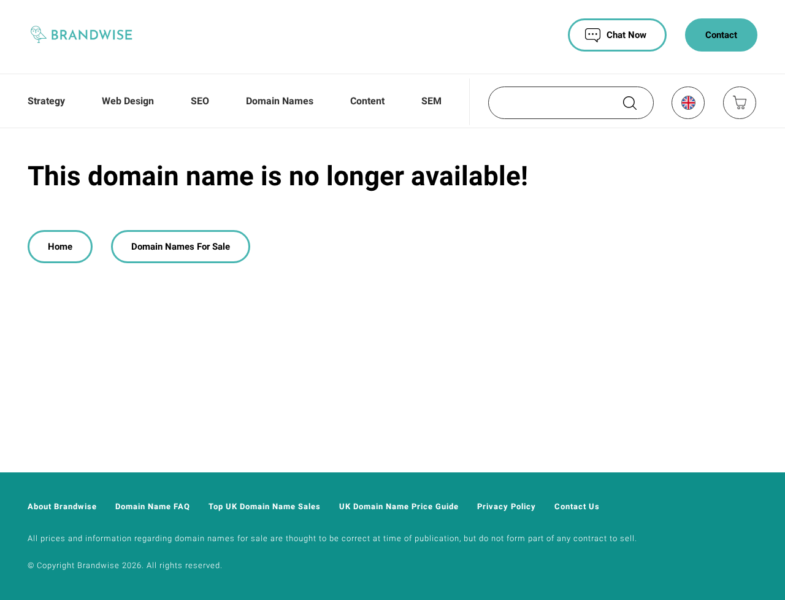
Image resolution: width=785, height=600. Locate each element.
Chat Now (626, 34)
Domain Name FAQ (152, 506)
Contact (721, 34)
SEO (200, 101)
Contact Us (577, 506)
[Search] (628, 107)
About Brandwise (62, 506)
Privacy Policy (506, 506)
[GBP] (687, 102)
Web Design (128, 101)
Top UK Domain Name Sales (265, 506)
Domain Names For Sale (180, 246)
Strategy (46, 101)
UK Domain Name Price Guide (399, 506)
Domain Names (279, 101)
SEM (431, 101)
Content (367, 101)
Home (60, 246)
